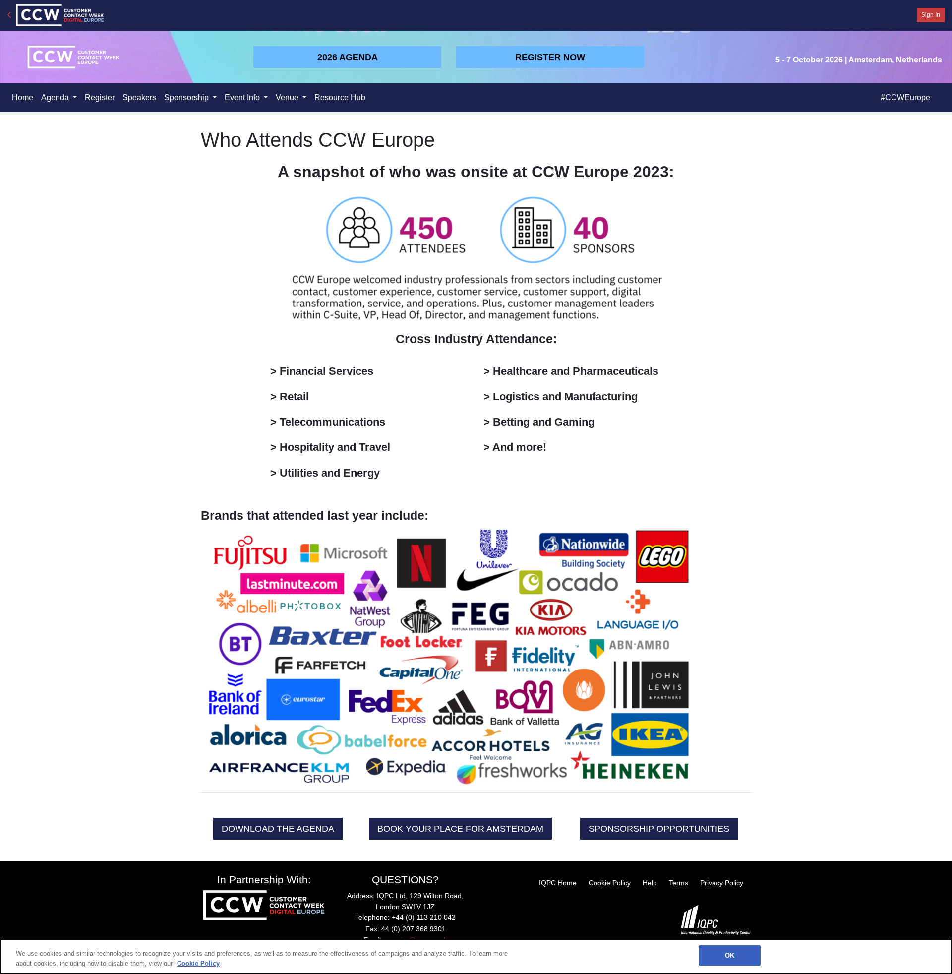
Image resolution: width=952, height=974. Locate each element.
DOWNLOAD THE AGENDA (278, 829)
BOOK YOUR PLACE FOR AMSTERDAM (460, 829)
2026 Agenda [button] (347, 57)
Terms (678, 883)
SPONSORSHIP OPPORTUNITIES (659, 829)
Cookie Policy (610, 883)
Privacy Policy (721, 883)
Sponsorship (187, 97)
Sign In (930, 14)
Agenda (56, 97)
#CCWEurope (905, 97)
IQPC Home (558, 883)
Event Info (243, 97)
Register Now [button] (550, 57)
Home (22, 97)
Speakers (139, 97)
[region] (476, 956)
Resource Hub (339, 97)
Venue (288, 97)
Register (100, 97)
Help (650, 883)
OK (729, 955)
